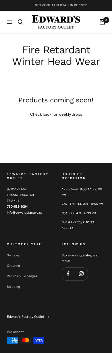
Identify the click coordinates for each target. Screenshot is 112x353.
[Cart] (102, 22)
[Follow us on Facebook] (68, 273)
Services (13, 255)
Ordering (13, 266)
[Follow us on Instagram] (81, 273)
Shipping (13, 287)
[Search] (20, 22)
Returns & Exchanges (22, 276)
